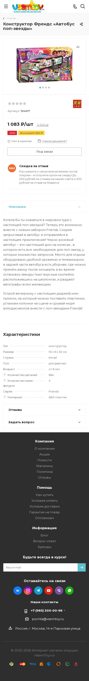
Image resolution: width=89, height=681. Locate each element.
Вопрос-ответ (44, 541)
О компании (45, 448)
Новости (44, 460)
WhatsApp (69, 590)
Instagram (28, 590)
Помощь (44, 487)
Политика (45, 472)
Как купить (44, 495)
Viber (59, 590)
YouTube (48, 590)
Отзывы (44, 477)
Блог (44, 535)
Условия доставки (45, 506)
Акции (44, 454)
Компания (44, 441)
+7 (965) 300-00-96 (47, 610)
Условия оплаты (44, 501)
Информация (44, 528)
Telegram (38, 590)
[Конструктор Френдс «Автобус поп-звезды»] (44, 65)
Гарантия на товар (44, 512)
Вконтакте (17, 590)
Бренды (44, 547)
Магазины (44, 466)
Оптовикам (44, 518)
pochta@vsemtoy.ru (48, 619)
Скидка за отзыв (33, 166)
